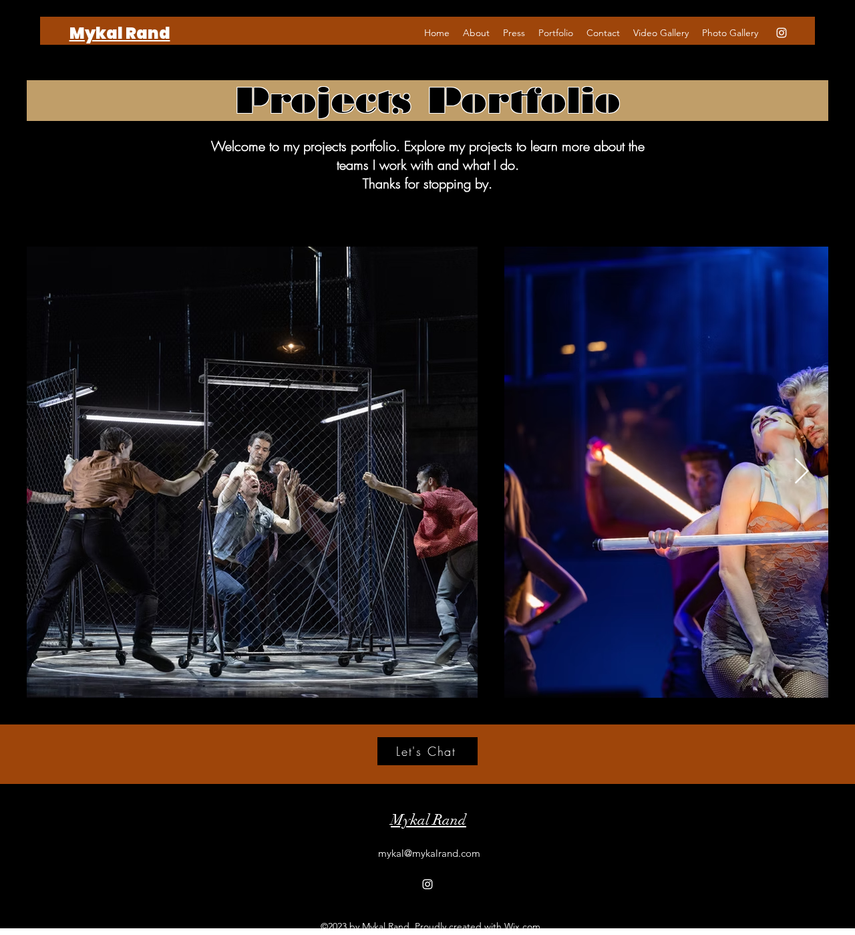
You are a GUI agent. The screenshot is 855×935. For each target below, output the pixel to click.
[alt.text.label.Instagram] (781, 32)
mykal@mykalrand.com (429, 853)
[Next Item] (801, 472)
